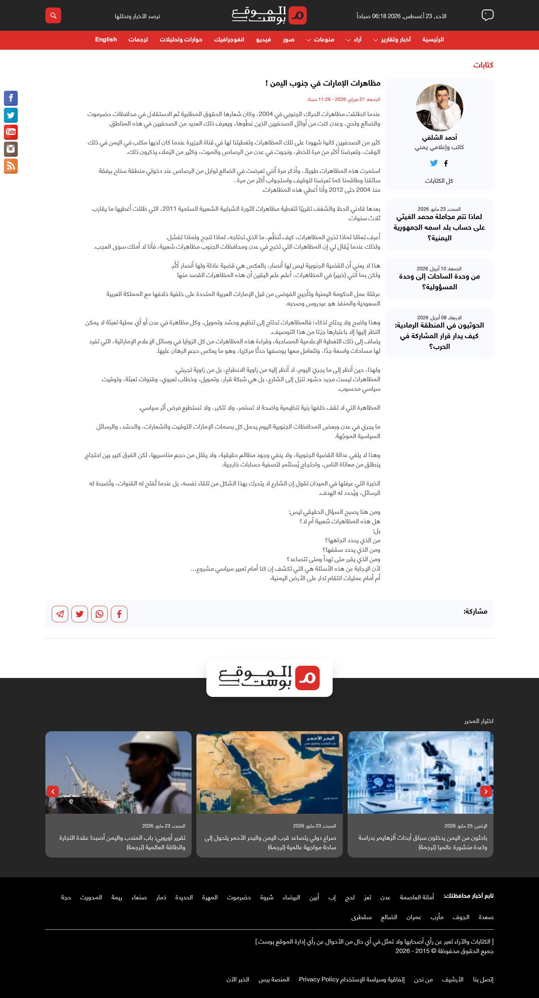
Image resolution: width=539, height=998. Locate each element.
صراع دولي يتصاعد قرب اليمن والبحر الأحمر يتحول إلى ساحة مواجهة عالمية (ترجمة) (270, 841)
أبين (314, 896)
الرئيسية (433, 40)
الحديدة (184, 896)
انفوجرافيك (229, 40)
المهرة (210, 896)
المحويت (91, 896)
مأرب (437, 916)
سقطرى (362, 916)
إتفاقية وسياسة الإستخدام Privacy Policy (352, 978)
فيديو (263, 40)
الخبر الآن (238, 978)
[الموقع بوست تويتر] (11, 115)
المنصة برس (274, 978)
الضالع (389, 916)
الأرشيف (453, 978)
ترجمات (138, 40)
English (106, 40)
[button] (486, 792)
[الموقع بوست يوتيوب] (11, 132)
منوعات (324, 40)
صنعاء (139, 896)
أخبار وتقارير (396, 40)
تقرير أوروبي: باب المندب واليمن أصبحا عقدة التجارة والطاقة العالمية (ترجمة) (122, 841)
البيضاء (291, 896)
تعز (367, 896)
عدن (386, 896)
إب (332, 896)
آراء (357, 40)
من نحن (423, 978)
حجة (66, 896)
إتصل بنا (483, 978)
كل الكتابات (439, 179)
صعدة (486, 916)
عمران (414, 916)
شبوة (266, 896)
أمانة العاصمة (417, 896)
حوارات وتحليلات (181, 40)
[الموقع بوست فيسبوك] (11, 98)
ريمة (117, 896)
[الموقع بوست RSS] (11, 166)
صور (288, 40)
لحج (350, 896)
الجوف (461, 916)
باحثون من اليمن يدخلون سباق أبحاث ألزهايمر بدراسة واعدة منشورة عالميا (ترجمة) (423, 841)
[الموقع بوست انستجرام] (11, 149)
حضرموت (239, 896)
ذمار (161, 896)
